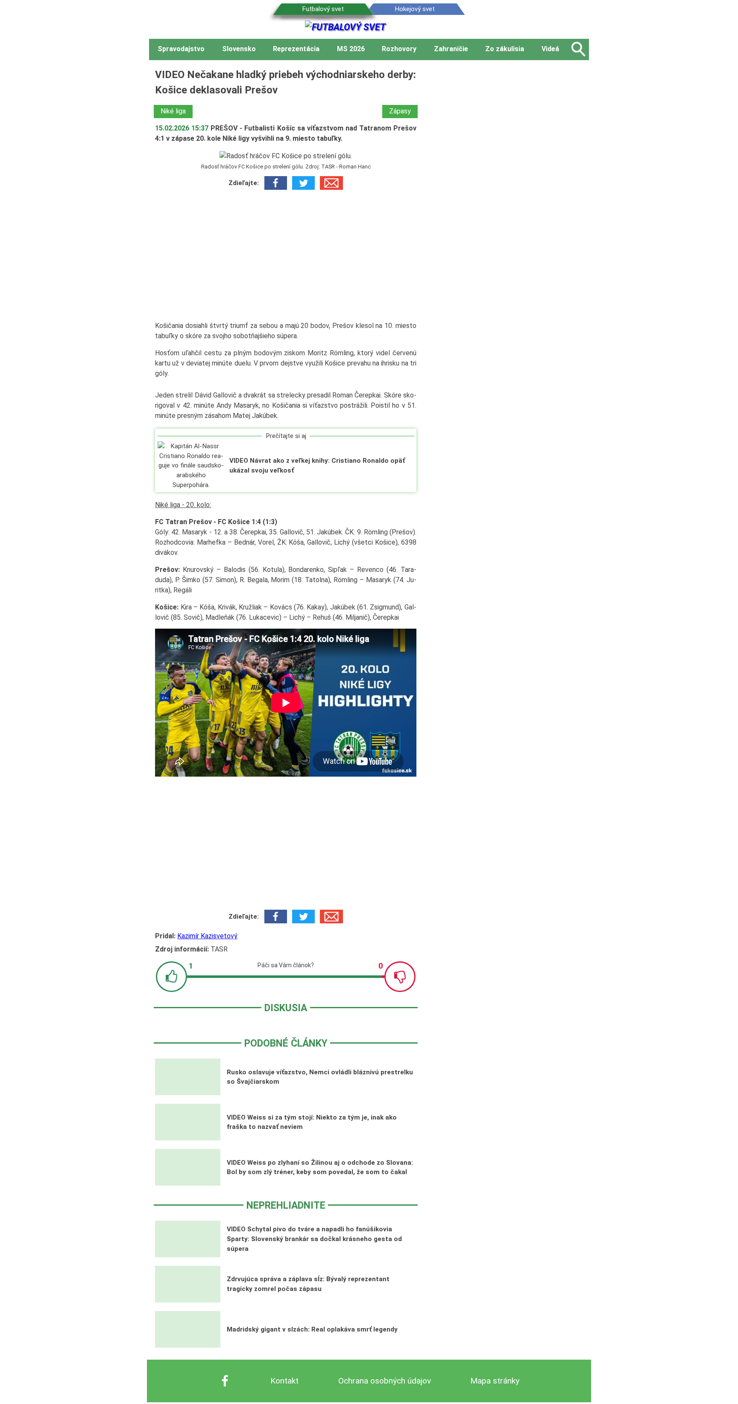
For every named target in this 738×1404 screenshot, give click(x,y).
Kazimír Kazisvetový (207, 936)
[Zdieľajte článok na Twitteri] (303, 183)
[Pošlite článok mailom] (331, 183)
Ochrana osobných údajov (384, 1381)
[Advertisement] (285, 255)
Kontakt (284, 1381)
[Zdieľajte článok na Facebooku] (275, 183)
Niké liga (173, 111)
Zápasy (400, 111)
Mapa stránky (494, 1381)
